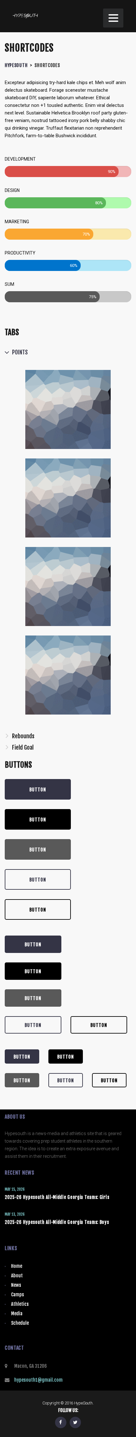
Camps (17, 1295)
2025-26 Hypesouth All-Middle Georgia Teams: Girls (57, 1197)
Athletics (20, 1304)
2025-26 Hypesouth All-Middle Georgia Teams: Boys (57, 1222)
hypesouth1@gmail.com (38, 1380)
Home (16, 1266)
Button (37, 789)
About (17, 1276)
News (16, 1285)
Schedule (20, 1323)
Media (16, 1314)
